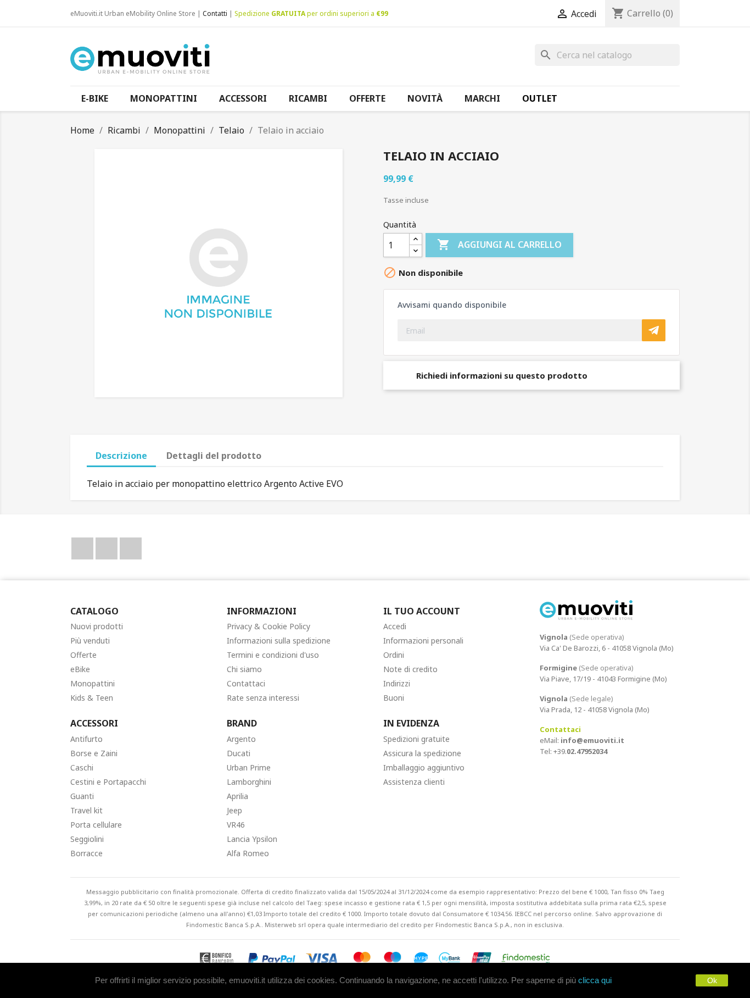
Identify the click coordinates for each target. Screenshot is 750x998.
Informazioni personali (423, 640)
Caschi (81, 767)
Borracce (86, 853)
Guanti (82, 796)
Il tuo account (421, 611)
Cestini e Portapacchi (108, 782)
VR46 (236, 824)
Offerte (83, 655)
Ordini (393, 655)
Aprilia (237, 796)
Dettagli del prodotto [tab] (213, 456)
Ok (712, 980)
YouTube (106, 548)
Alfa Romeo (248, 853)
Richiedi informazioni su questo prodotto (500, 375)
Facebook (82, 548)
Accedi (394, 626)
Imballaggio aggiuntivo (423, 767)
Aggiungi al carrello (499, 244)
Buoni (393, 697)
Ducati (238, 753)
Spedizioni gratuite (416, 739)
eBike (80, 669)
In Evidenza (411, 723)
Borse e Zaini (93, 753)
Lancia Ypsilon (252, 839)
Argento (241, 739)
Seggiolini (87, 839)
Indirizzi (396, 683)
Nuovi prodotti (96, 626)
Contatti (215, 13)
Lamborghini (249, 782)
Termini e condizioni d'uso (273, 655)
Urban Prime (249, 767)
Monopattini (92, 683)
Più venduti (90, 640)
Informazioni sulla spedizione (279, 640)
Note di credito (410, 669)
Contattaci (246, 683)
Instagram (131, 548)
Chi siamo (244, 669)
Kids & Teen (91, 697)
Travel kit (86, 810)
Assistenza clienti (414, 782)
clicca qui (595, 980)
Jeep (234, 810)
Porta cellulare (96, 824)
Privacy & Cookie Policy (268, 626)
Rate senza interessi (263, 697)
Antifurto (86, 739)
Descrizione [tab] (121, 456)
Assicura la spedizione (422, 753)
